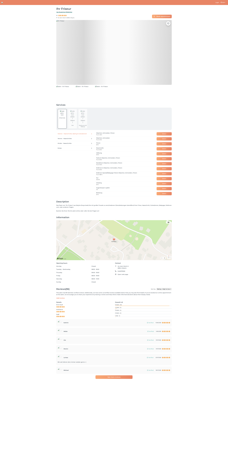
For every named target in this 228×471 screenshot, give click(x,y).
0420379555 (121, 271)
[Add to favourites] (168, 23)
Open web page (123, 274)
